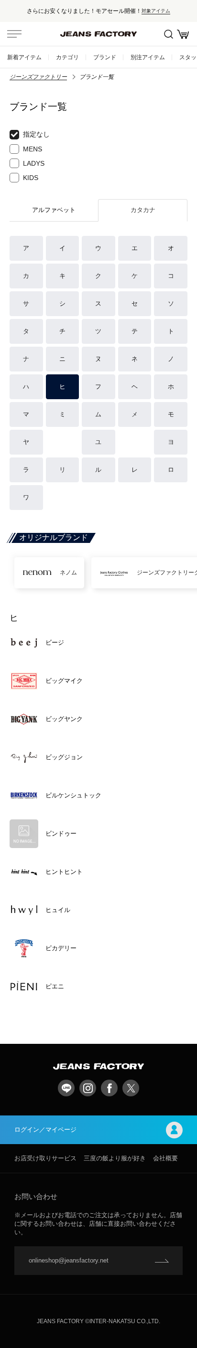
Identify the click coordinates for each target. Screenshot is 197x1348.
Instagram (87, 1088)
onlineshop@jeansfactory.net (69, 1260)
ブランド (104, 57)
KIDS (30, 177)
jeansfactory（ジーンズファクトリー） (98, 34)
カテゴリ (67, 57)
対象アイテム (156, 10)
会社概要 (165, 1158)
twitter (130, 1088)
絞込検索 (168, 34)
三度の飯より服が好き (115, 1158)
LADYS (33, 163)
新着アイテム (24, 57)
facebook (109, 1088)
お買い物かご (182, 34)
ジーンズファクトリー (38, 77)
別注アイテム (148, 57)
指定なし (36, 134)
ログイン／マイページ (45, 1129)
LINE (66, 1088)
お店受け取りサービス (45, 1158)
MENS (32, 149)
